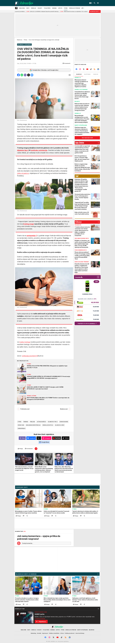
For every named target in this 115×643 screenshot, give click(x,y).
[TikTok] (91, 69)
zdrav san (21, 425)
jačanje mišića (41, 421)
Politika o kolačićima (54, 633)
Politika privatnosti (69, 633)
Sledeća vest (64, 409)
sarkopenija (31, 235)
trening (25, 421)
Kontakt (39, 633)
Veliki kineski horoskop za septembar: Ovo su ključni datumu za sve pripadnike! (62, 11)
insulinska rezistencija (33, 425)
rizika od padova (23, 173)
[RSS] (94, 69)
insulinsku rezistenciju (39, 150)
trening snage (28, 224)
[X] (84, 69)
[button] (66, 63)
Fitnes (25, 39)
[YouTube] (87, 69)
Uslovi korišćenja (79, 633)
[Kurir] (24, 3)
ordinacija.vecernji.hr (29, 356)
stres (19, 421)
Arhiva (62, 633)
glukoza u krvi (59, 425)
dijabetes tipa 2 (23, 150)
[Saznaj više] (98, 608)
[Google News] (98, 69)
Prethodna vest (24, 409)
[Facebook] (76, 69)
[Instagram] (80, 69)
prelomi (32, 421)
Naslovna (19, 39)
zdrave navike (64, 421)
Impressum (45, 633)
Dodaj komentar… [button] (27, 543)
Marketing (33, 633)
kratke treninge (25, 342)
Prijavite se (42, 621)
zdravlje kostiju (48, 425)
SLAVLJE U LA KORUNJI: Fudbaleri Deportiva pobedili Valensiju (24, 11)
